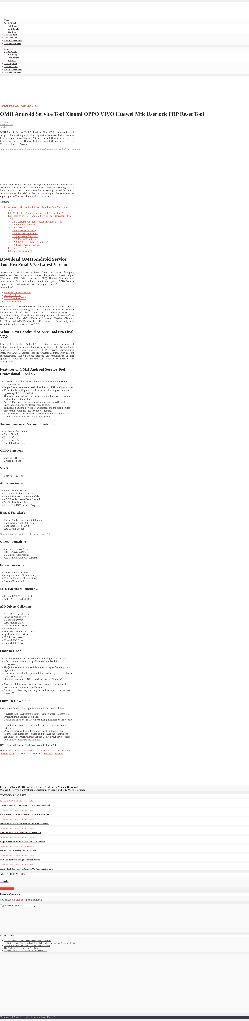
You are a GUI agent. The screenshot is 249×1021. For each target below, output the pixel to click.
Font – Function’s (24, 239)
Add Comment (6, 124)
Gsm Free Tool (11, 37)
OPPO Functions (23, 224)
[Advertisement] (35, 6)
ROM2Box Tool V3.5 (15, 298)
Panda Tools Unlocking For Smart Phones (19, 850)
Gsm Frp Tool (10, 35)
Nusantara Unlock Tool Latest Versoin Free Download (25, 805)
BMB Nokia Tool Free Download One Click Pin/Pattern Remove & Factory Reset (39, 943)
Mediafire (46, 750)
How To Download (20, 251)
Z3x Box (12, 32)
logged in (18, 899)
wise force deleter (13, 301)
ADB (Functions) (24, 230)
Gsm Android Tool (12, 43)
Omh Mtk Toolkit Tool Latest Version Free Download (24, 823)
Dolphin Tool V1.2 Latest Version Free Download (22, 841)
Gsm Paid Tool (29, 846)
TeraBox (48, 753)
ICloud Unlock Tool (13, 40)
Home (6, 20)
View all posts (7, 888)
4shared (59, 753)
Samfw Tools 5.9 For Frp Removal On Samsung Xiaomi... (26, 869)
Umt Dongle (13, 29)
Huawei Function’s (25, 233)
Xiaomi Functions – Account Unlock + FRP (37, 221)
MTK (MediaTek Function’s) (30, 242)
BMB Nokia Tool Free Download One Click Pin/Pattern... (26, 814)
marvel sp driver (12, 295)
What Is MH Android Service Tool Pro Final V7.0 (36, 213)
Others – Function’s (25, 236)
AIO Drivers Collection (27, 245)
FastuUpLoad (7, 753)
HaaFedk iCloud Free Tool (17, 292)
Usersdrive (28, 750)
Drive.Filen (64, 750)
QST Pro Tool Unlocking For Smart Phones (20, 860)
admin (5, 127)
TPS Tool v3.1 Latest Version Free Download (20, 832)
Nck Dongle (13, 26)
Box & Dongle (10, 23)
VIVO (18, 227)
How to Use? (17, 248)
